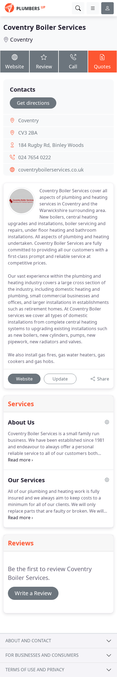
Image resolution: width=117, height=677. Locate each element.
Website (14, 66)
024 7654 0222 (34, 157)
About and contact (28, 641)
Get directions (33, 103)
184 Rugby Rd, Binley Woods (51, 145)
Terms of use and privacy (34, 670)
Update (60, 379)
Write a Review (33, 593)
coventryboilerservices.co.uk (51, 169)
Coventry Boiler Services (44, 27)
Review (44, 66)
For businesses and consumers (42, 655)
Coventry (21, 39)
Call (73, 66)
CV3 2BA (28, 132)
